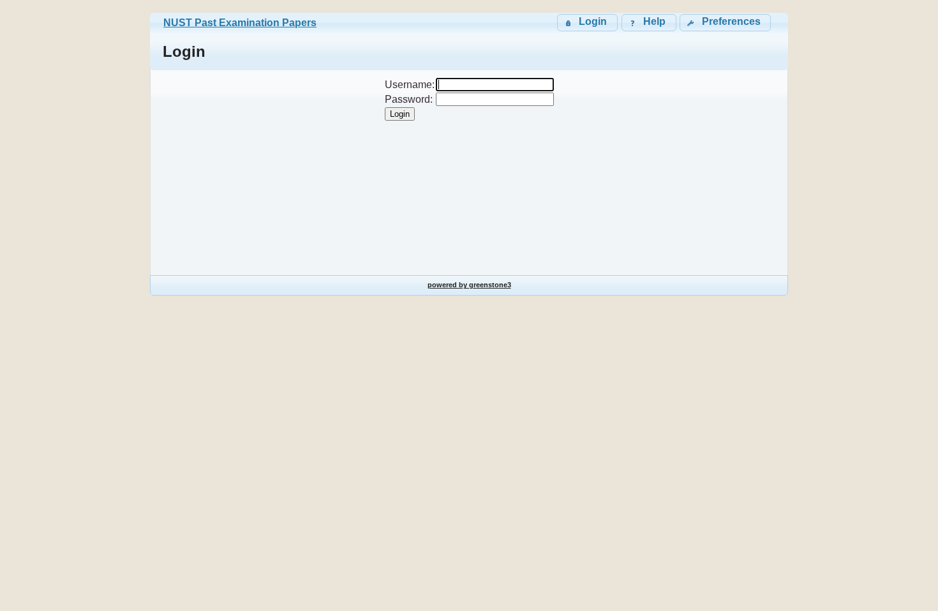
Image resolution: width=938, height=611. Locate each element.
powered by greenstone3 (469, 285)
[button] (725, 22)
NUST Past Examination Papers (239, 22)
